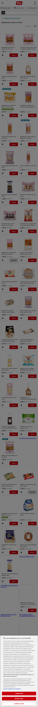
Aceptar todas (19, 693)
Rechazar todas (19, 698)
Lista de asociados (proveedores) (12, 689)
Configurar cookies (19, 703)
